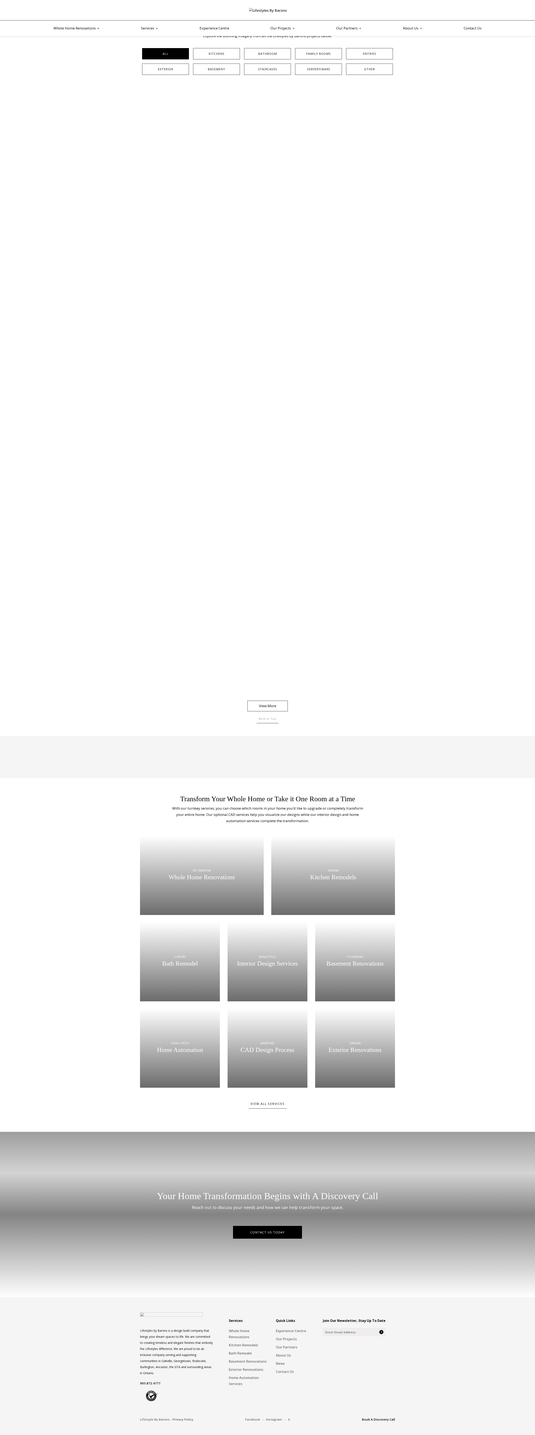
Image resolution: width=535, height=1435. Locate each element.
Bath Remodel (240, 1353)
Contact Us (473, 29)
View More (267, 705)
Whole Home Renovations (75, 29)
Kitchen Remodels (243, 1345)
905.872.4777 (150, 1383)
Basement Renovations (248, 1361)
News (280, 1363)
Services (147, 29)
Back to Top (267, 719)
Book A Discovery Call (378, 1419)
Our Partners (347, 29)
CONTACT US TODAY (267, 1232)
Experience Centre (214, 29)
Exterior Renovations (246, 1369)
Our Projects (280, 29)
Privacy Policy (183, 1419)
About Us (410, 29)
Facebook (252, 1419)
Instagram (274, 1419)
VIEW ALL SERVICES (268, 1103)
